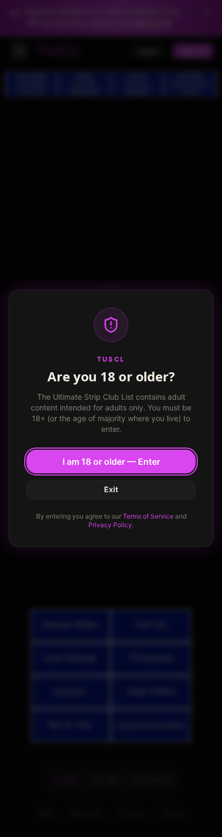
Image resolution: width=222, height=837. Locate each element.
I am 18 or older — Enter (111, 461)
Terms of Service (148, 516)
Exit (111, 489)
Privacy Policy (110, 525)
